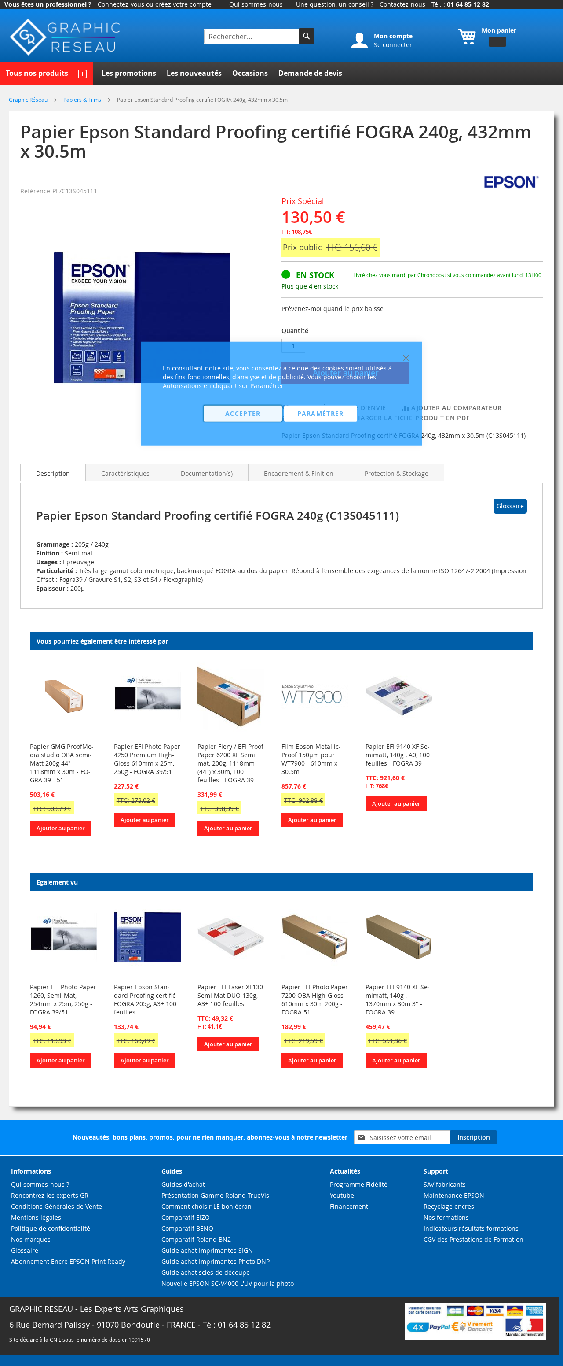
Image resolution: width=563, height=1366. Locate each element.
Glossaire (510, 506)
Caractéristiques (125, 473)
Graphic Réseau (29, 99)
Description (53, 473)
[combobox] (252, 36)
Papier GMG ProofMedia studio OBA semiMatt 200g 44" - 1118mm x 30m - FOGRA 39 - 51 (62, 763)
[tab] (53, 472)
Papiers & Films (82, 99)
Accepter (243, 413)
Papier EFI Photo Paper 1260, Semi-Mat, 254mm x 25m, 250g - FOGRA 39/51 (63, 999)
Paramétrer (320, 413)
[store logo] (66, 37)
